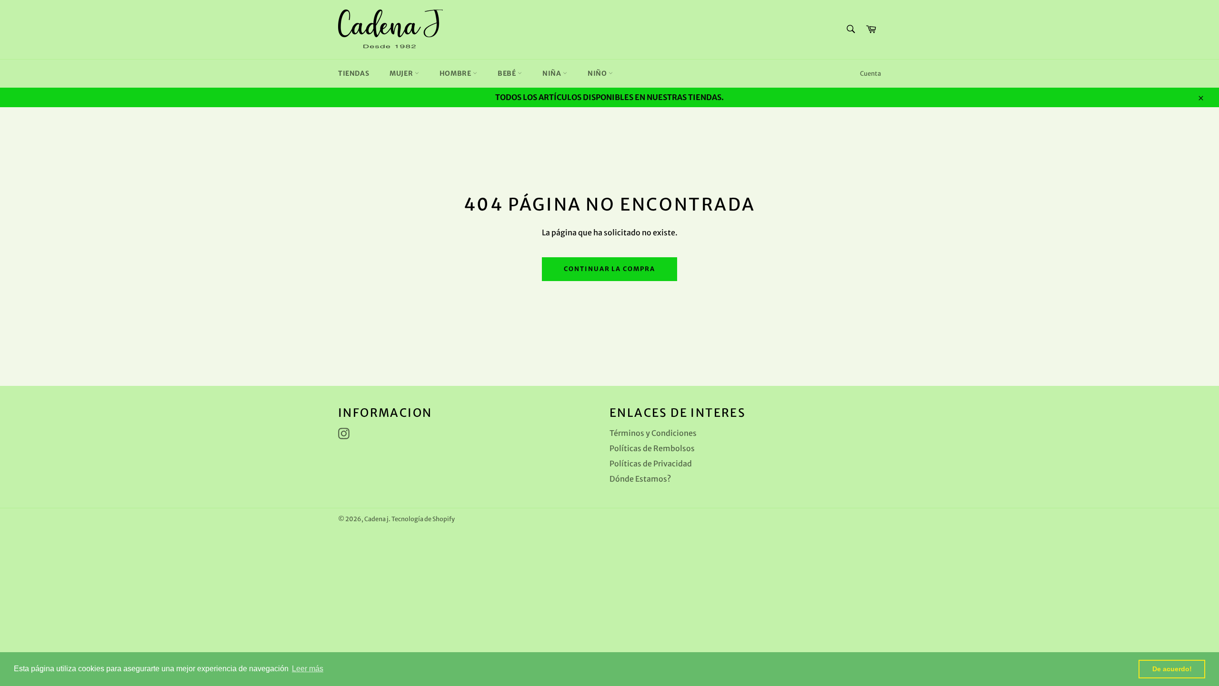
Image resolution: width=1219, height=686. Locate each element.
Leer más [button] (307, 669)
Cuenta (870, 74)
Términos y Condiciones (653, 433)
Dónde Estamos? (640, 479)
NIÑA (552, 73)
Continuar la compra (609, 269)
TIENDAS (353, 73)
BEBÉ (508, 73)
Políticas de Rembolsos (652, 448)
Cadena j (376, 519)
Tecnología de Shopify (423, 519)
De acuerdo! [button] (1172, 669)
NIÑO (598, 73)
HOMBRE (456, 73)
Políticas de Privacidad (651, 463)
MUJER (402, 73)
